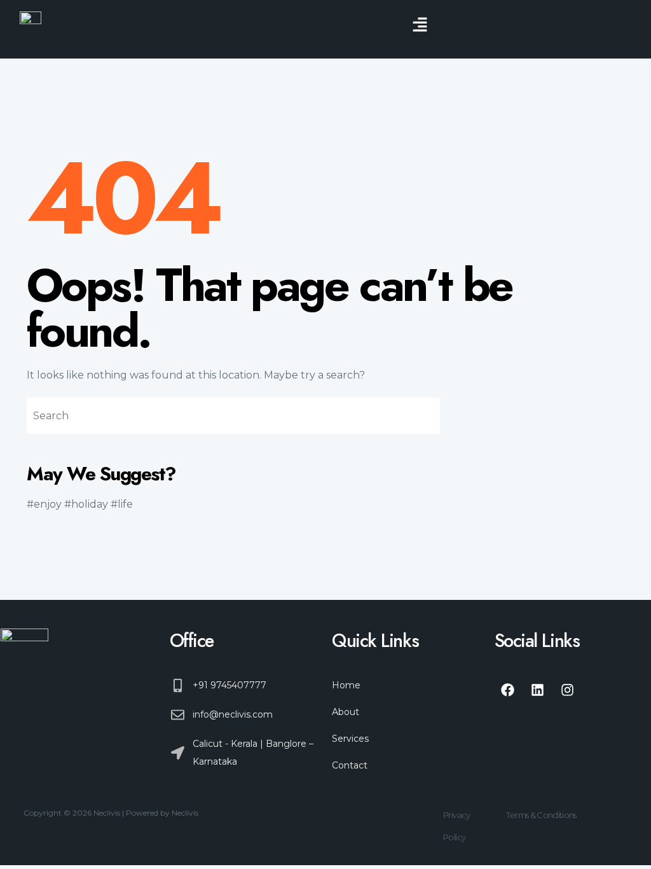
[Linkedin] (537, 689)
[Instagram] (567, 689)
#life (122, 504)
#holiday (86, 504)
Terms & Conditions (541, 815)
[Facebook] (508, 689)
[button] (419, 25)
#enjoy (44, 504)
